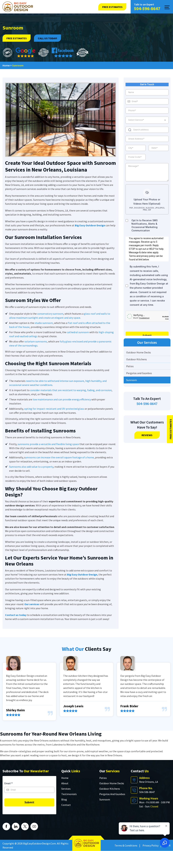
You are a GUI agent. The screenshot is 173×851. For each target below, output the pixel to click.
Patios (130, 366)
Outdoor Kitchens (136, 359)
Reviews (147, 435)
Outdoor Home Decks (138, 352)
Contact (66, 805)
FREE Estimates (112, 7)
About (64, 783)
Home (64, 778)
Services (66, 788)
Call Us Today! (47, 38)
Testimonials (69, 794)
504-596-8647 (147, 8)
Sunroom (131, 380)
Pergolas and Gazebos (139, 373)
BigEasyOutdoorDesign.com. (39, 843)
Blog (64, 799)
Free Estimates (16, 38)
